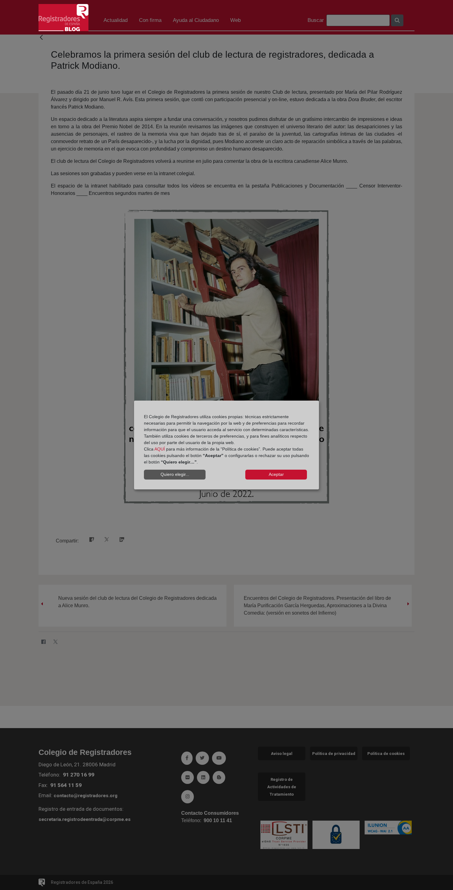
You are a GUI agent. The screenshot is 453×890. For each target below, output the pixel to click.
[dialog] (226, 445)
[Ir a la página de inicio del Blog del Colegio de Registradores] (63, 17)
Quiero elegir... (175, 474)
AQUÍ (159, 449)
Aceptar (276, 474)
